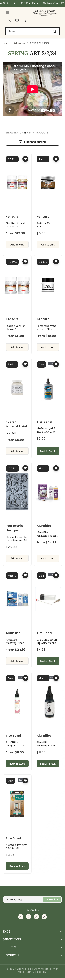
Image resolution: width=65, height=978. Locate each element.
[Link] (45, 12)
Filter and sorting (35, 141)
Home (6, 42)
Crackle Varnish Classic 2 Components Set (16, 329)
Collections (19, 42)
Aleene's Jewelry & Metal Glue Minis (16, 848)
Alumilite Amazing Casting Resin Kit (47, 536)
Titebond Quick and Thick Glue (46, 430)
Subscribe (52, 899)
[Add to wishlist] (25, 159)
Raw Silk (11, 433)
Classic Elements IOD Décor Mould (16, 538)
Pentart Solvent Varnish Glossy (46, 327)
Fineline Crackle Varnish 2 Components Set (16, 226)
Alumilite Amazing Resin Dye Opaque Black (48, 745)
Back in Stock (48, 451)
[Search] (54, 31)
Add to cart (17, 244)
